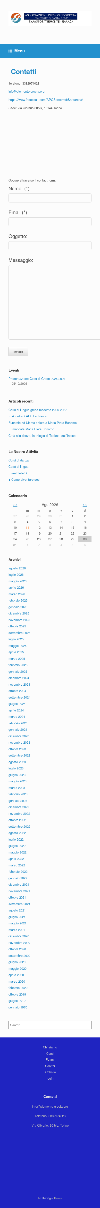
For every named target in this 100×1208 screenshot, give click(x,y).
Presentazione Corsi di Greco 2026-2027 (36, 378)
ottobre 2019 (17, 994)
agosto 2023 (17, 761)
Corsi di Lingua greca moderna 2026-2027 (37, 409)
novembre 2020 (19, 942)
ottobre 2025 (17, 626)
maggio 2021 (17, 923)
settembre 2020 (19, 955)
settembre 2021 (19, 903)
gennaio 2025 (17, 671)
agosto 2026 (17, 568)
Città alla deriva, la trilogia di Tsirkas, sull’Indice (41, 435)
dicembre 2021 (18, 884)
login (50, 1078)
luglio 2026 (16, 574)
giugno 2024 (16, 703)
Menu (19, 51)
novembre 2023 (19, 742)
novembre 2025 (19, 619)
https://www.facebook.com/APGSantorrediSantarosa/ (45, 99)
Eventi (50, 1059)
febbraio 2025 (17, 664)
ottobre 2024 (17, 690)
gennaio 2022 (17, 878)
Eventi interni (17, 473)
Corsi (50, 1053)
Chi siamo (50, 1047)
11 (27, 527)
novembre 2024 (19, 684)
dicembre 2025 (18, 613)
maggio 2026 (17, 581)
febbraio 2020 (17, 987)
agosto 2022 (17, 832)
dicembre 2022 (18, 807)
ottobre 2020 (17, 949)
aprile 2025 (16, 652)
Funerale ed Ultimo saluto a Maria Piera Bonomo (42, 422)
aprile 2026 (16, 587)
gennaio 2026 (17, 606)
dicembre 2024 (18, 677)
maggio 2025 (17, 645)
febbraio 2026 (17, 600)
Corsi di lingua (18, 466)
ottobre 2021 (17, 897)
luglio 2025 (16, 639)
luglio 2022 (16, 839)
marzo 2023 (16, 787)
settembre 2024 (19, 697)
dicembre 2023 (18, 736)
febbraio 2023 (17, 794)
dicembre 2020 (18, 936)
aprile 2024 (16, 710)
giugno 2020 (16, 961)
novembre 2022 (19, 813)
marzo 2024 (16, 716)
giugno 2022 (16, 845)
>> (85, 504)
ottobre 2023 (17, 749)
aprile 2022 (16, 858)
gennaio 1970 (17, 1007)
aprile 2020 (16, 974)
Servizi (50, 1066)
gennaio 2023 (17, 800)
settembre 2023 (19, 755)
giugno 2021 (16, 916)
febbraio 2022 (17, 871)
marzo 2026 (16, 594)
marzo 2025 (16, 658)
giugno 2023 (16, 774)
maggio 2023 (17, 781)
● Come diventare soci (24, 479)
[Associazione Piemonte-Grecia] (50, 18)
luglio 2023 (16, 768)
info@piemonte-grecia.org (26, 91)
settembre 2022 (19, 826)
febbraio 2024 (17, 723)
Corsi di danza (18, 460)
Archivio (50, 1072)
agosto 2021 (17, 910)
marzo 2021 (16, 929)
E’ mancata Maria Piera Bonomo (31, 429)
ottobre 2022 (17, 819)
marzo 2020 (16, 981)
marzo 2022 (16, 865)
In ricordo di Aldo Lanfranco (27, 416)
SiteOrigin (47, 1198)
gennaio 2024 (17, 729)
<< (15, 504)
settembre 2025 (19, 632)
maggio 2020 (17, 968)
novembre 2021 (19, 891)
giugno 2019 (16, 1000)
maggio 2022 (17, 852)
